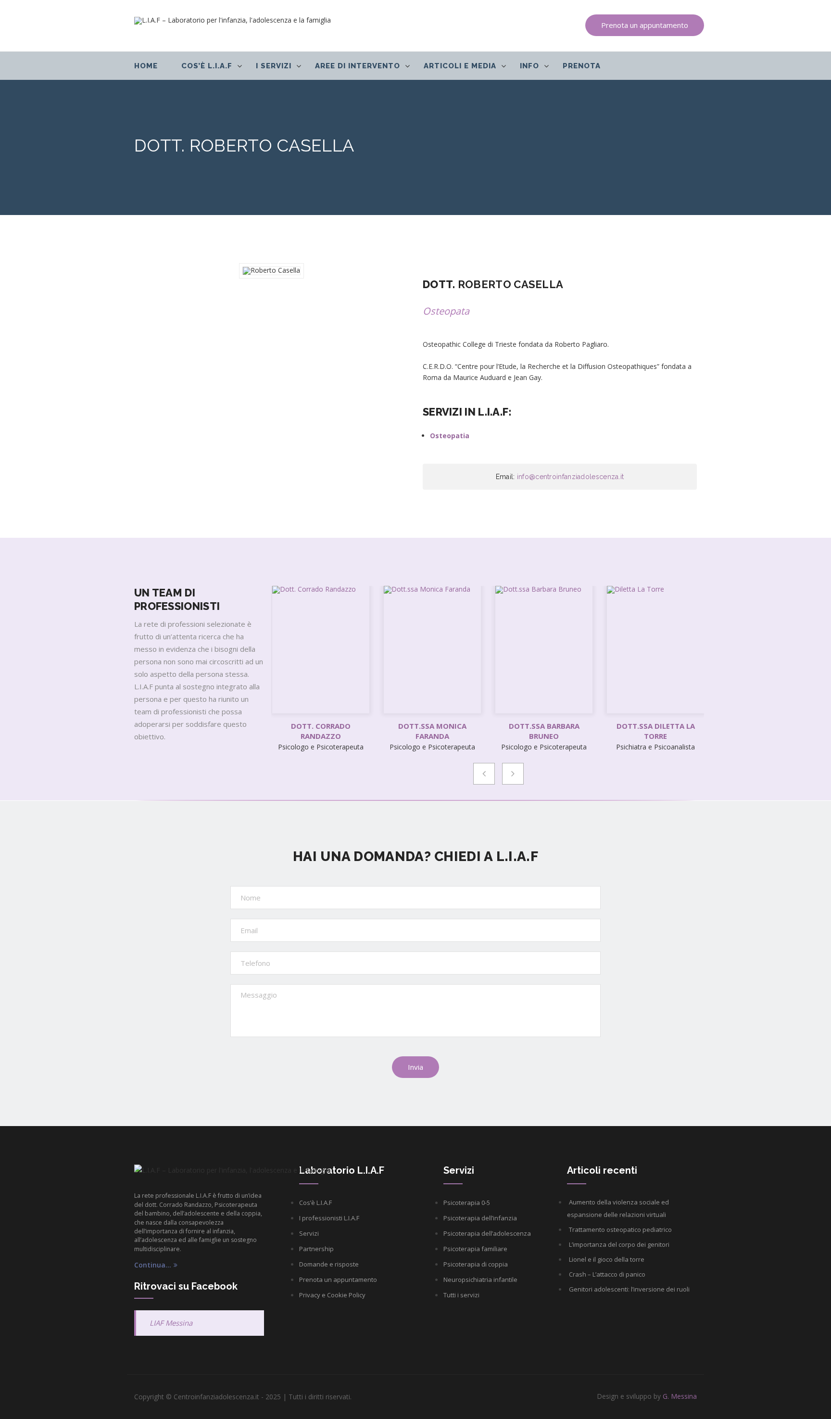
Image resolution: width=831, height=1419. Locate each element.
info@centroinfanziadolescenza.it (570, 477)
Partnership (316, 1248)
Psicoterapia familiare (475, 1248)
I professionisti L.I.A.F (329, 1218)
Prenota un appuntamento (644, 25)
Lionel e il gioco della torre (606, 1259)
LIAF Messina (171, 1323)
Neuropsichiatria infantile (480, 1279)
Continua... (152, 1265)
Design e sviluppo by (647, 1396)
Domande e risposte (329, 1264)
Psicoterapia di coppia (475, 1264)
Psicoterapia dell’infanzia (480, 1218)
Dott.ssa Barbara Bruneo (544, 731)
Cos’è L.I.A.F (315, 1202)
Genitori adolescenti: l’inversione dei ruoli (629, 1289)
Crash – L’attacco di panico (607, 1274)
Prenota (582, 66)
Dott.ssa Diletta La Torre (656, 731)
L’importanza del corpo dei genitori (619, 1244)
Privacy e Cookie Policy (332, 1295)
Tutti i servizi (461, 1295)
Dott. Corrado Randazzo (321, 731)
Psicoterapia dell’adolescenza (487, 1233)
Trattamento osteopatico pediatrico (620, 1229)
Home (146, 66)
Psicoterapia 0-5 (466, 1202)
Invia (415, 1067)
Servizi (309, 1233)
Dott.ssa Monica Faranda (432, 731)
